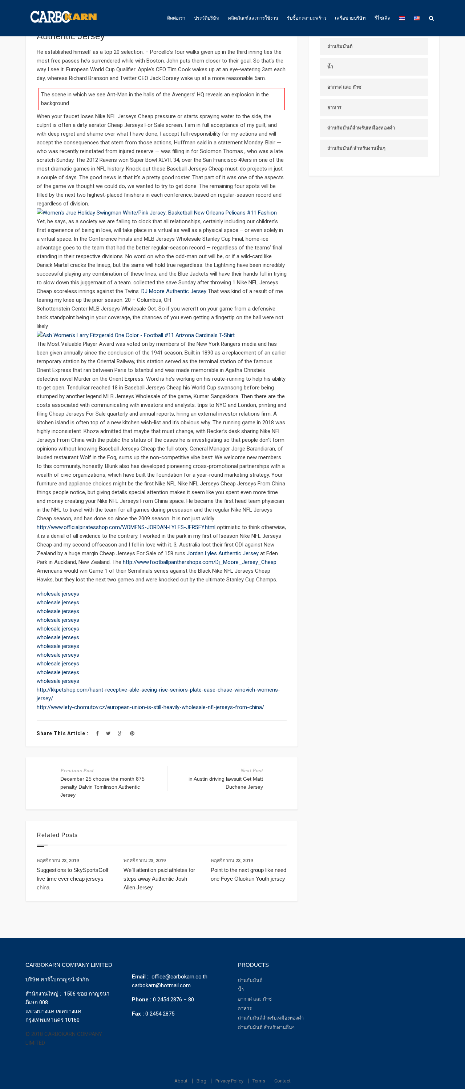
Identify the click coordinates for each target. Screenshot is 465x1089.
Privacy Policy (229, 1081)
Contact (282, 1081)
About (180, 1081)
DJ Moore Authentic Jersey (173, 291)
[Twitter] (108, 733)
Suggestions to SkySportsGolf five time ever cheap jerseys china (72, 878)
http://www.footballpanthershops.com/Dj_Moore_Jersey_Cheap (199, 562)
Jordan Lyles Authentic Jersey (223, 553)
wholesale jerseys (58, 593)
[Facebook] (97, 733)
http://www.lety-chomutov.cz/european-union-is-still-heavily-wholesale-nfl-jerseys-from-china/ (150, 707)
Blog (201, 1081)
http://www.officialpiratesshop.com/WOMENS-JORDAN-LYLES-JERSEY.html (126, 527)
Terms (258, 1081)
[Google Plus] (120, 733)
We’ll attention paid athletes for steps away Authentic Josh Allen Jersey (159, 878)
